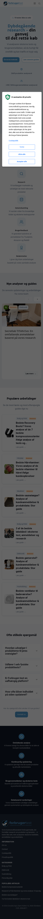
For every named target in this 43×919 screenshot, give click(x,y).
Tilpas (22, 147)
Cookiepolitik (13, 141)
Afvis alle (21, 154)
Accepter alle (22, 161)
